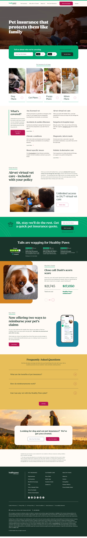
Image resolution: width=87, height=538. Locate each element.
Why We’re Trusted (34, 3)
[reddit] (40, 498)
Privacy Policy (22, 505)
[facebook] (29, 498)
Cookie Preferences (13, 505)
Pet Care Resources (52, 3)
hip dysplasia (32, 153)
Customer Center (49, 481)
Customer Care (50, 472)
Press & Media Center (68, 487)
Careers (64, 479)
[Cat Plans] (39, 98)
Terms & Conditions (40, 505)
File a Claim (48, 476)
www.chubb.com (56, 523)
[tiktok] (43, 498)
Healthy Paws (67, 472)
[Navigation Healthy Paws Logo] (12, 3)
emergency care (66, 126)
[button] (46, 299)
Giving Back (65, 481)
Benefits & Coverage (33, 481)
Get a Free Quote (32, 490)
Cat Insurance (31, 479)
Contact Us (48, 484)
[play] (76, 43)
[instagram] (38, 498)
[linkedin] (32, 498)
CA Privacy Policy (30, 505)
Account (76, 3)
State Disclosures (49, 505)
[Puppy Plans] (57, 98)
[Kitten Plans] (75, 98)
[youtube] (35, 498)
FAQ (29, 484)
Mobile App (48, 479)
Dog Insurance (31, 476)
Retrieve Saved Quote (33, 492)
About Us (43, 3)
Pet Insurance (24, 3)
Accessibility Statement (60, 505)
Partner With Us (66, 484)
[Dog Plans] (22, 98)
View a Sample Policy (33, 487)
